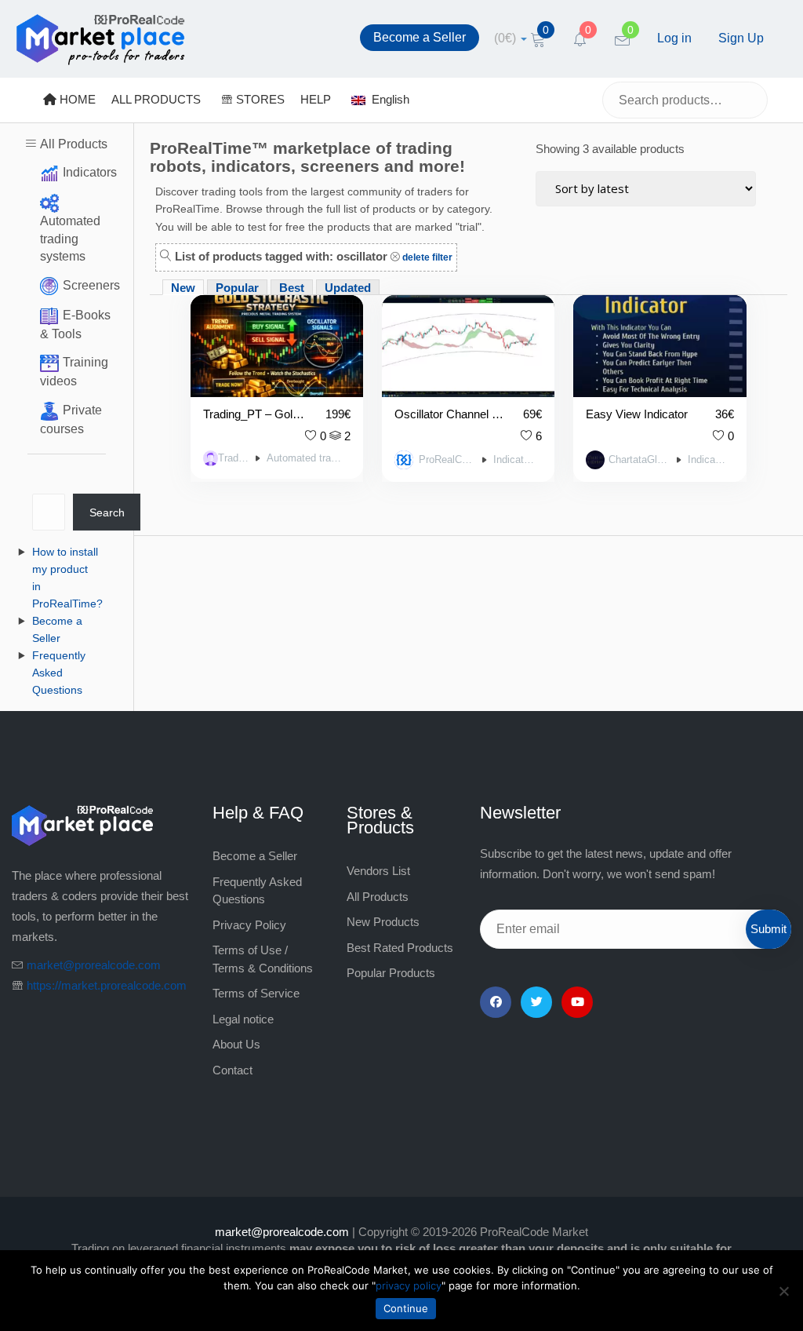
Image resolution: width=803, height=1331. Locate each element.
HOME (76, 99)
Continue (405, 1308)
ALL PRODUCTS (156, 99)
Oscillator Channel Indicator (449, 414)
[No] (783, 1291)
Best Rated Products (400, 947)
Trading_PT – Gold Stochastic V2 (255, 414)
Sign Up (741, 38)
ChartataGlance (640, 459)
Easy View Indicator (637, 414)
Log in (674, 38)
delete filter (426, 257)
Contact (233, 1070)
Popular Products (391, 972)
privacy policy (408, 1285)
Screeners (91, 285)
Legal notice (243, 1019)
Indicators (90, 172)
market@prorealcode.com (94, 965)
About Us (236, 1044)
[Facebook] (495, 1002)
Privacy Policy (249, 925)
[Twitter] (536, 1002)
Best (291, 287)
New (183, 287)
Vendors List (378, 870)
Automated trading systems (70, 238)
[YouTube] (577, 1002)
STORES (259, 99)
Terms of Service (256, 993)
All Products (73, 144)
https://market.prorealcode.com (107, 985)
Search (107, 512)
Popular (237, 287)
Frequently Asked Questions (58, 672)
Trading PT (233, 458)
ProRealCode (447, 459)
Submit (768, 928)
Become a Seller (419, 37)
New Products (383, 921)
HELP (315, 99)
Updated (348, 287)
